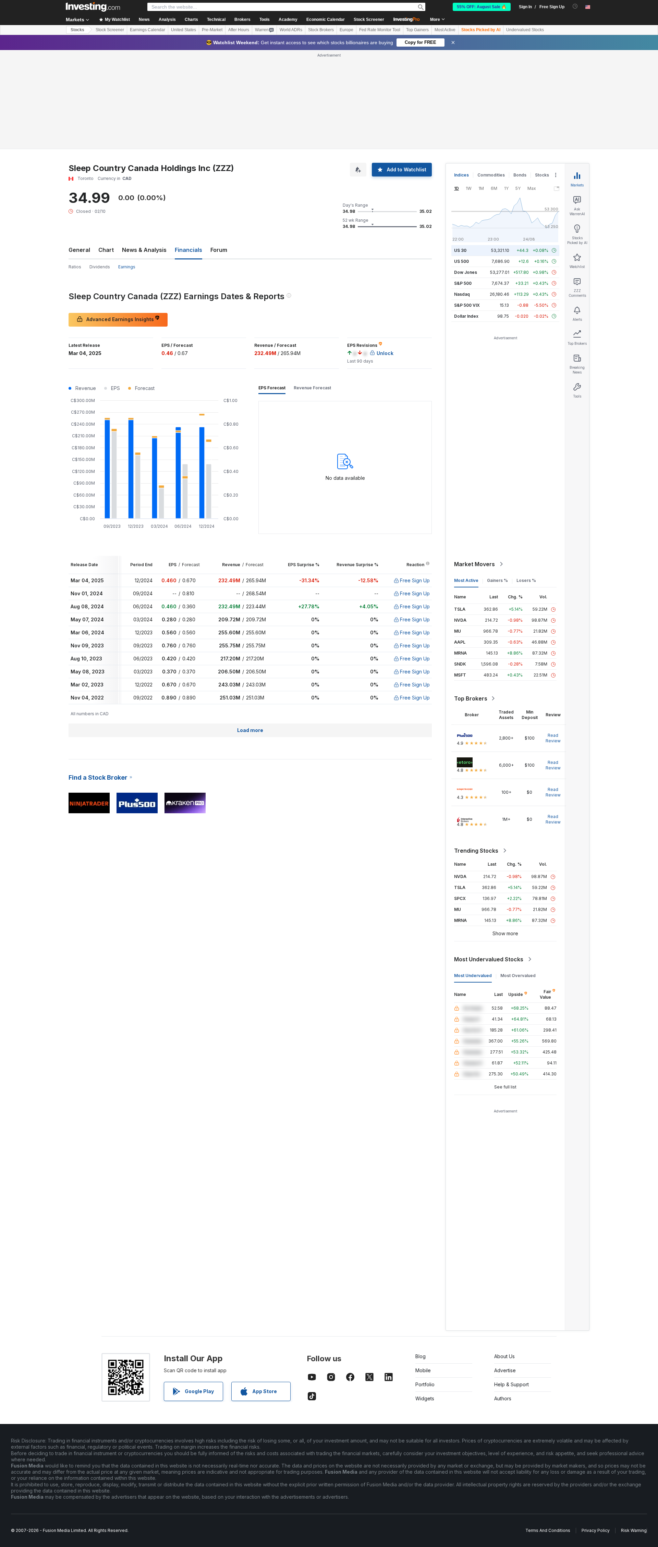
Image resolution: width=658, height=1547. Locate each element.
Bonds (519, 175)
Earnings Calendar (147, 29)
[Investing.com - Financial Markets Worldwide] (93, 7)
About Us (504, 1356)
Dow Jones (465, 272)
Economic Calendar (325, 19)
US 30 (460, 250)
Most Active (445, 29)
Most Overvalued (518, 975)
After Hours (238, 29)
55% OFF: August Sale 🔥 (482, 6)
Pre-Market (212, 29)
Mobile (423, 1370)
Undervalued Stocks (525, 29)
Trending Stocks (476, 850)
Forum (218, 249)
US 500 (461, 261)
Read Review (553, 738)
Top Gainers (417, 29)
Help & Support (511, 1384)
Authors (502, 1398)
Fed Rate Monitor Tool (379, 29)
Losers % (526, 580)
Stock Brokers (321, 29)
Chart (106, 249)
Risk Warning (634, 1530)
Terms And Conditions (547, 1530)
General (79, 249)
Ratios (75, 266)
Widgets (424, 1398)
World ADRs (291, 29)
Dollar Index (466, 316)
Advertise (505, 1370)
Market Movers (474, 564)
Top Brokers (470, 698)
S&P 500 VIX (467, 305)
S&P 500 (463, 283)
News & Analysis (144, 249)
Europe (346, 29)
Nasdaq (462, 294)
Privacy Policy (596, 1530)
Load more (250, 730)
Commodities (491, 175)
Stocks (77, 29)
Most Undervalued (473, 975)
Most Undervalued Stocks (488, 959)
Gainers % (497, 580)
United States (183, 29)
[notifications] (575, 6)
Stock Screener (369, 19)
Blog (420, 1356)
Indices (461, 175)
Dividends (99, 266)
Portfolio (425, 1384)
